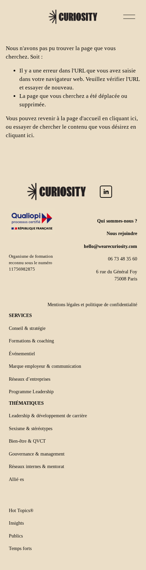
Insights (16, 523)
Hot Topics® (21, 510)
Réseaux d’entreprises (29, 379)
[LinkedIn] (106, 192)
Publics (16, 536)
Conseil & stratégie (27, 328)
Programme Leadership (31, 391)
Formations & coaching (31, 340)
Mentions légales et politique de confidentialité (92, 304)
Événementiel (22, 353)
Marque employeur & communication (45, 366)
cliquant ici (122, 118)
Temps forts (20, 548)
